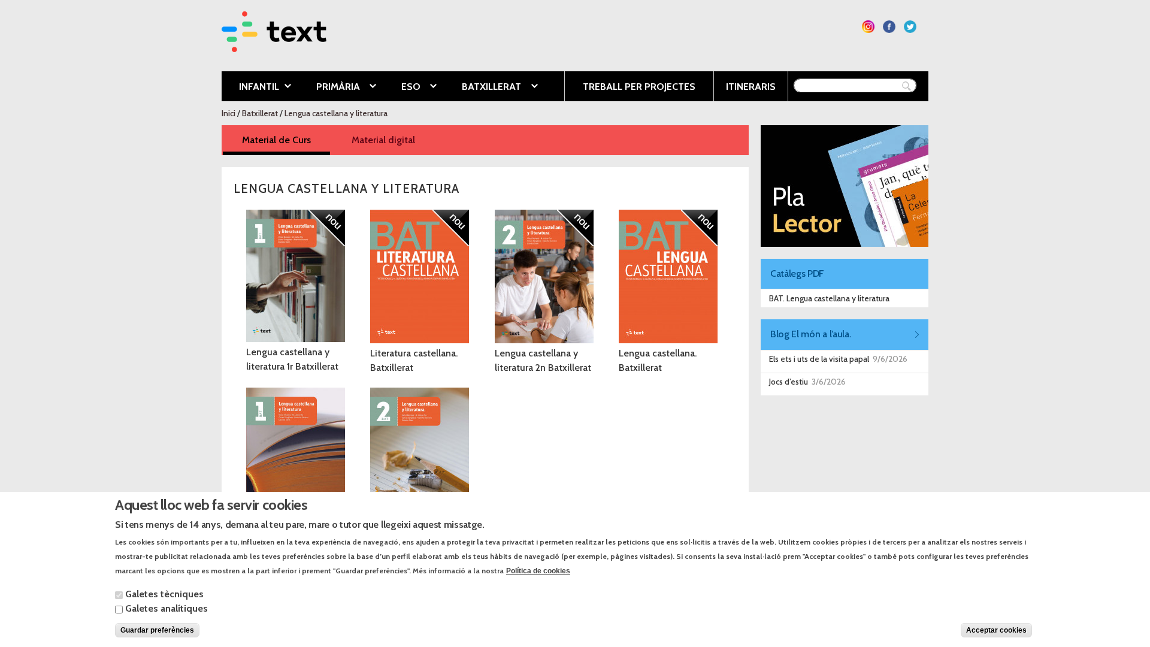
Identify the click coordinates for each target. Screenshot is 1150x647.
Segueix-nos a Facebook (889, 26)
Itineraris (751, 86)
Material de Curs (286, 140)
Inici (228, 113)
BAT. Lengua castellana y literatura (829, 298)
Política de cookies (538, 570)
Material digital (383, 140)
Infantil (250, 87)
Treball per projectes (639, 86)
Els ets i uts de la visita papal (819, 359)
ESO (401, 87)
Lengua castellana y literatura (336, 113)
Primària (329, 87)
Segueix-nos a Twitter (910, 26)
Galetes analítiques (166, 608)
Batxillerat (482, 87)
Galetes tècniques (164, 594)
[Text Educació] (274, 44)
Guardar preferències (157, 630)
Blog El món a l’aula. (810, 334)
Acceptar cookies (996, 630)
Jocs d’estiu (788, 381)
